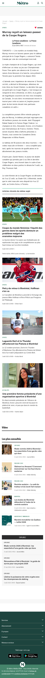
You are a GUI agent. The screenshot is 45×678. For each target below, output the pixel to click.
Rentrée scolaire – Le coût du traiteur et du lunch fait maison (27, 485)
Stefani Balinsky (31, 475)
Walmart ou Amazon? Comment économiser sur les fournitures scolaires (28, 468)
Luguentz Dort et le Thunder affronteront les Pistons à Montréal (20, 342)
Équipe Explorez (20, 583)
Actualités (5, 390)
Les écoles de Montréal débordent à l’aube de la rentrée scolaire (24, 502)
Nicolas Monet (19, 356)
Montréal (17, 496)
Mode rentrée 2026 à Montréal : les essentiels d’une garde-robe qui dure (28, 451)
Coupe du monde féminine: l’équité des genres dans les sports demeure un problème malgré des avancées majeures (22, 232)
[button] (3, 3)
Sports (11, 21)
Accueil (5, 21)
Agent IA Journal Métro (33, 526)
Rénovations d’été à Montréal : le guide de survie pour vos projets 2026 (22, 562)
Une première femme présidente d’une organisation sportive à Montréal (22, 395)
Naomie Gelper (19, 412)
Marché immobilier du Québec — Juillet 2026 (27, 520)
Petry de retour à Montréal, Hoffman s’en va (20, 289)
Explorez (17, 445)
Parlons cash (18, 463)
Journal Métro (31, 457)
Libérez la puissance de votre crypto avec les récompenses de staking (21, 577)
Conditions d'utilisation (21, 674)
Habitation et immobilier (22, 516)
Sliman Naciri (18, 304)
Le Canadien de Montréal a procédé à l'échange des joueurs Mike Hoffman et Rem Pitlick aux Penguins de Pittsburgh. (22, 297)
